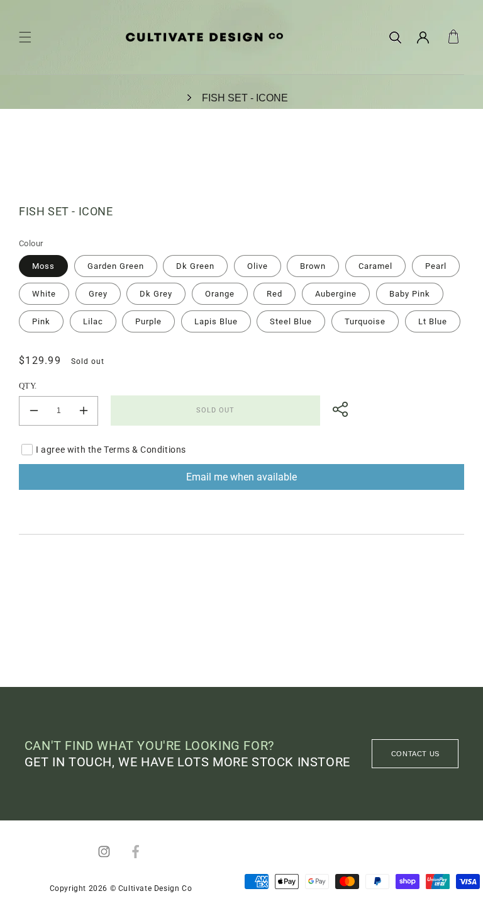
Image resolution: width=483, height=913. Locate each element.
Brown (313, 266)
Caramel (375, 266)
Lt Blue (432, 321)
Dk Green (195, 266)
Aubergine (336, 293)
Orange (220, 293)
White (44, 293)
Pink (41, 321)
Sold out (215, 410)
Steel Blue (291, 321)
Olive (257, 266)
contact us (415, 753)
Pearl (436, 266)
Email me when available (241, 477)
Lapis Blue (216, 321)
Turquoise (365, 321)
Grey (98, 293)
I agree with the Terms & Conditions (111, 450)
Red (274, 293)
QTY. (28, 385)
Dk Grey (156, 293)
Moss (43, 266)
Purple (148, 321)
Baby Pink (409, 293)
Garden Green (115, 266)
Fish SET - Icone (245, 98)
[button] (25, 37)
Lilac (93, 321)
